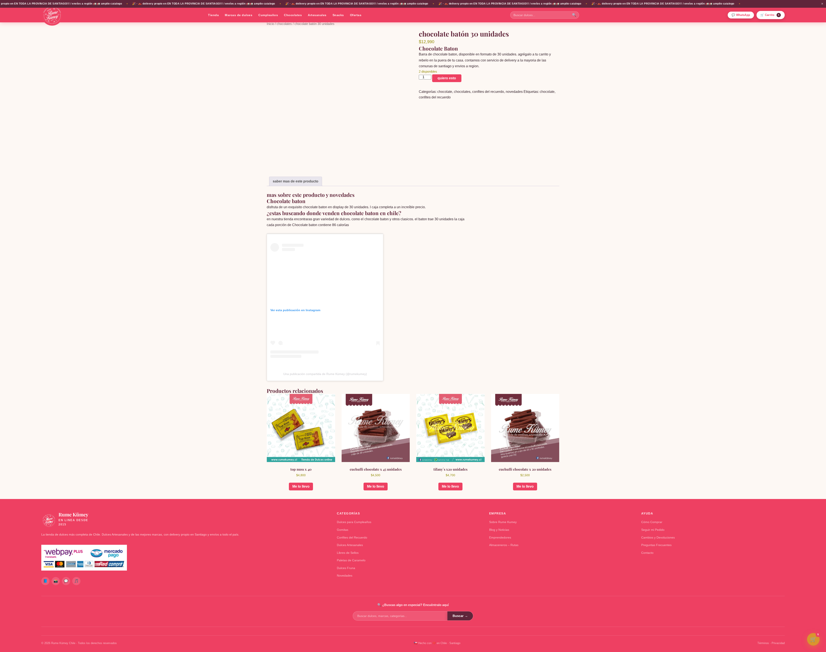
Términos (763, 643)
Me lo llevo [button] (301, 486)
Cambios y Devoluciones (658, 537)
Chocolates (293, 15)
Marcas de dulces (238, 15)
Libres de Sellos (348, 552)
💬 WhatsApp (741, 15)
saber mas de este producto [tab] (295, 181)
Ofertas (356, 15)
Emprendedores (500, 537)
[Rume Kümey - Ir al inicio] (52, 15)
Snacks (338, 15)
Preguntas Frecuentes (656, 545)
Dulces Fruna (346, 568)
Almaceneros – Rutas (503, 545)
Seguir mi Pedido (652, 529)
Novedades (344, 575)
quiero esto (447, 78)
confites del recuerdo (488, 91)
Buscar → (460, 616)
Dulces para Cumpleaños (354, 522)
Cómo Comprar (651, 522)
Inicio (270, 24)
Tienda (213, 15)
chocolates (284, 24)
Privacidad (778, 643)
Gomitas (342, 529)
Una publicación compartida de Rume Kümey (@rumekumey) (325, 374)
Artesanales (317, 15)
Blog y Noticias (499, 529)
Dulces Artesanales (350, 545)
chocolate (444, 91)
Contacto (647, 552)
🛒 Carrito (769, 15)
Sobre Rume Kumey (503, 522)
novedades (514, 91)
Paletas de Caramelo (351, 560)
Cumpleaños (268, 15)
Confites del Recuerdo (352, 537)
